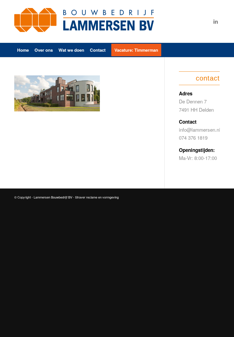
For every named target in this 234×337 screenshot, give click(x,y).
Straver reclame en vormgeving (97, 197)
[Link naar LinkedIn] (215, 21)
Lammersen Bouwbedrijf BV (53, 197)
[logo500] (85, 21)
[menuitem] (23, 50)
